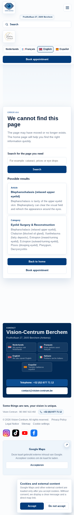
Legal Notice (12, 424)
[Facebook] (34, 433)
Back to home (37, 261)
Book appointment (37, 59)
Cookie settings (41, 424)
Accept (32, 506)
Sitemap (26, 424)
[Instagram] (6, 433)
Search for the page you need (25, 153)
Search (37, 169)
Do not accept (57, 506)
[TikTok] (15, 433)
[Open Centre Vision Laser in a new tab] (9, 36)
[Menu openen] (67, 7)
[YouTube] (24, 433)
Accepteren (37, 465)
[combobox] (37, 161)
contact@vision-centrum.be (37, 390)
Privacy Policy (59, 420)
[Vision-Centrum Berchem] (9, 8)
